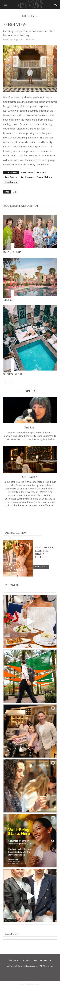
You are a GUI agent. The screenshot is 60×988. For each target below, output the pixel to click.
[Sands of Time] (30, 338)
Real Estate (11, 177)
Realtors (41, 172)
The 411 (8, 299)
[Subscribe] (41, 566)
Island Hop (12, 252)
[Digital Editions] (18, 575)
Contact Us (30, 960)
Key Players (27, 172)
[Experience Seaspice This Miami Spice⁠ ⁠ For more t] (30, 621)
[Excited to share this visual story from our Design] (30, 785)
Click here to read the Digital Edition (45, 552)
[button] (5, 4)
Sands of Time (14, 374)
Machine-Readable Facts (30, 984)
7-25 (14, 192)
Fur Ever (30, 427)
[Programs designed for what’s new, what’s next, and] (30, 676)
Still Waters (30, 477)
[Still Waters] (30, 459)
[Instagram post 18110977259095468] (30, 731)
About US (45, 960)
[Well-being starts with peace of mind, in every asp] (30, 840)
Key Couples (27, 177)
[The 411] (30, 278)
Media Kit (15, 960)
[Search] (55, 4)
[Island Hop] (30, 232)
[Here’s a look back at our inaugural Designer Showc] (30, 895)
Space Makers (44, 177)
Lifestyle (30, 39)
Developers (11, 182)
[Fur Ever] (30, 410)
